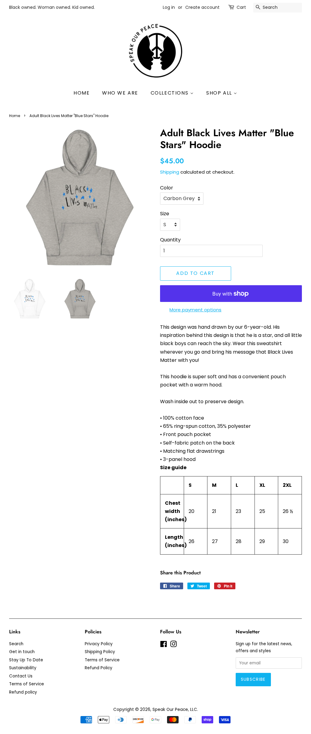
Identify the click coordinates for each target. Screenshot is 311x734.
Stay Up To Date (26, 660)
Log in (169, 7)
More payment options (195, 309)
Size (164, 213)
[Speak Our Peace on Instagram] (173, 645)
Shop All (220, 92)
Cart (241, 7)
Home (81, 92)
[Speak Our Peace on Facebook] (163, 645)
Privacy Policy (99, 644)
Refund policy (23, 692)
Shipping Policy (100, 652)
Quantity (170, 239)
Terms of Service (26, 684)
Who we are (120, 92)
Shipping (169, 172)
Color (166, 187)
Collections (170, 92)
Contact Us (20, 676)
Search (16, 644)
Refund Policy (98, 668)
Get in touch (22, 652)
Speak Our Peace (170, 709)
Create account (202, 7)
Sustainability (22, 668)
